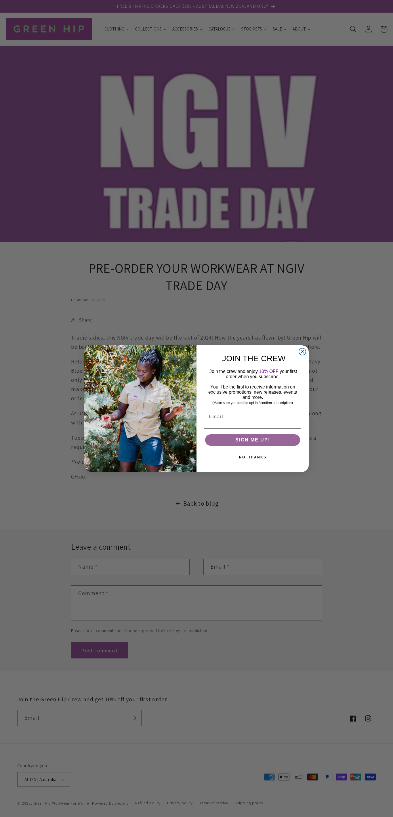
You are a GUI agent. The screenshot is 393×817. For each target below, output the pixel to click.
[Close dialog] (302, 351)
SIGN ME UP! (252, 439)
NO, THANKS (252, 457)
